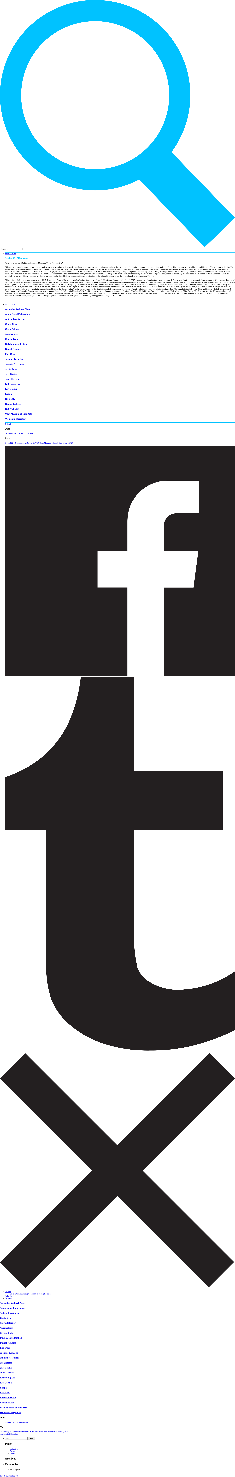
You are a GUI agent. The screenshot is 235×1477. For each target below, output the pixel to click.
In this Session (10, 254)
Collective (9, 1296)
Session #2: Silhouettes (9, 1434)
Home (12, 1453)
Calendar (8, 424)
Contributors (10, 304)
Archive (8, 1292)
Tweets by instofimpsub (9, 1476)
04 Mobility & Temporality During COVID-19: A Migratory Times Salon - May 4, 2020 (39, 443)
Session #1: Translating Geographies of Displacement (30, 1294)
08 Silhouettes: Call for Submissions (19, 433)
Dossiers (8, 1298)
